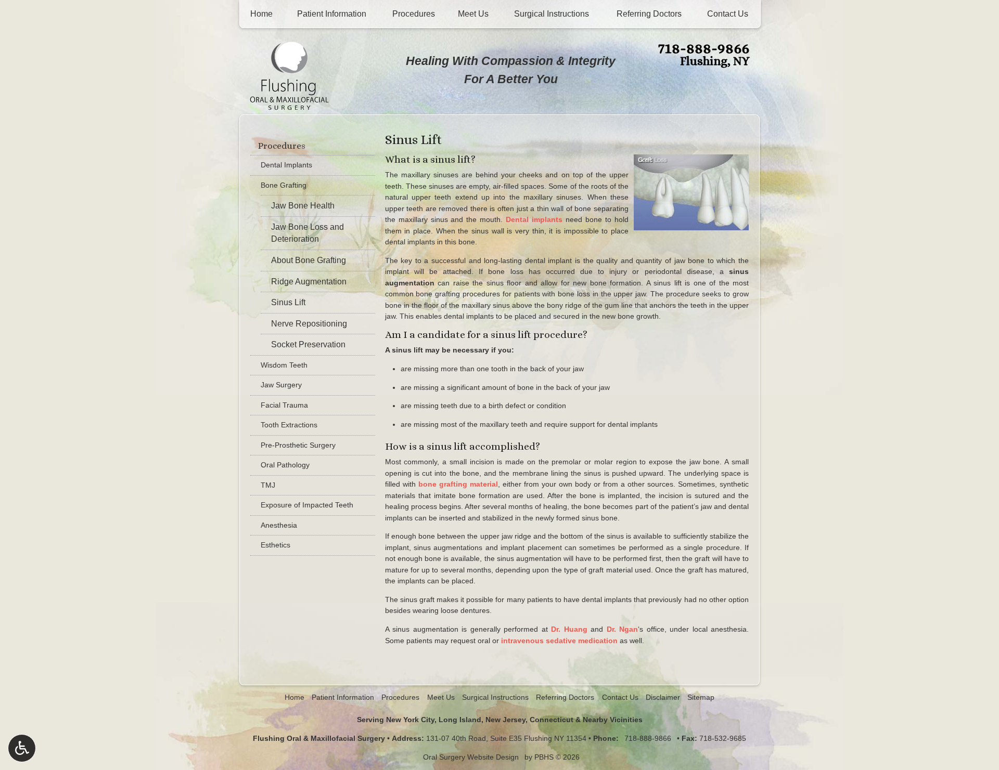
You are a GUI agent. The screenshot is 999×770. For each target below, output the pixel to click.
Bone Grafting (283, 185)
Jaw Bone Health (303, 205)
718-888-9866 (703, 48)
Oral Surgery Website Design (471, 757)
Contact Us (727, 13)
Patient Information (331, 13)
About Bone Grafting (308, 260)
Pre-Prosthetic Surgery (298, 445)
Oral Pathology (285, 465)
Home (261, 13)
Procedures (413, 13)
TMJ (268, 485)
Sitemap (700, 697)
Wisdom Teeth (284, 365)
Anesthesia (279, 525)
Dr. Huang (569, 629)
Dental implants (534, 219)
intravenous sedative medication (559, 640)
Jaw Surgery (281, 385)
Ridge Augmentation (309, 281)
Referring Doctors (649, 13)
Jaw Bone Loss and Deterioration (307, 233)
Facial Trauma (284, 405)
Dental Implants (286, 165)
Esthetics (275, 545)
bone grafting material (458, 484)
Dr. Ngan (622, 629)
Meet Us (473, 13)
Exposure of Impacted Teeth (307, 505)
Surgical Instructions (551, 13)
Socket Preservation (308, 344)
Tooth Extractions (289, 425)
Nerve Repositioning (309, 323)
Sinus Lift (288, 302)
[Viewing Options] (22, 748)
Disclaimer (663, 697)
